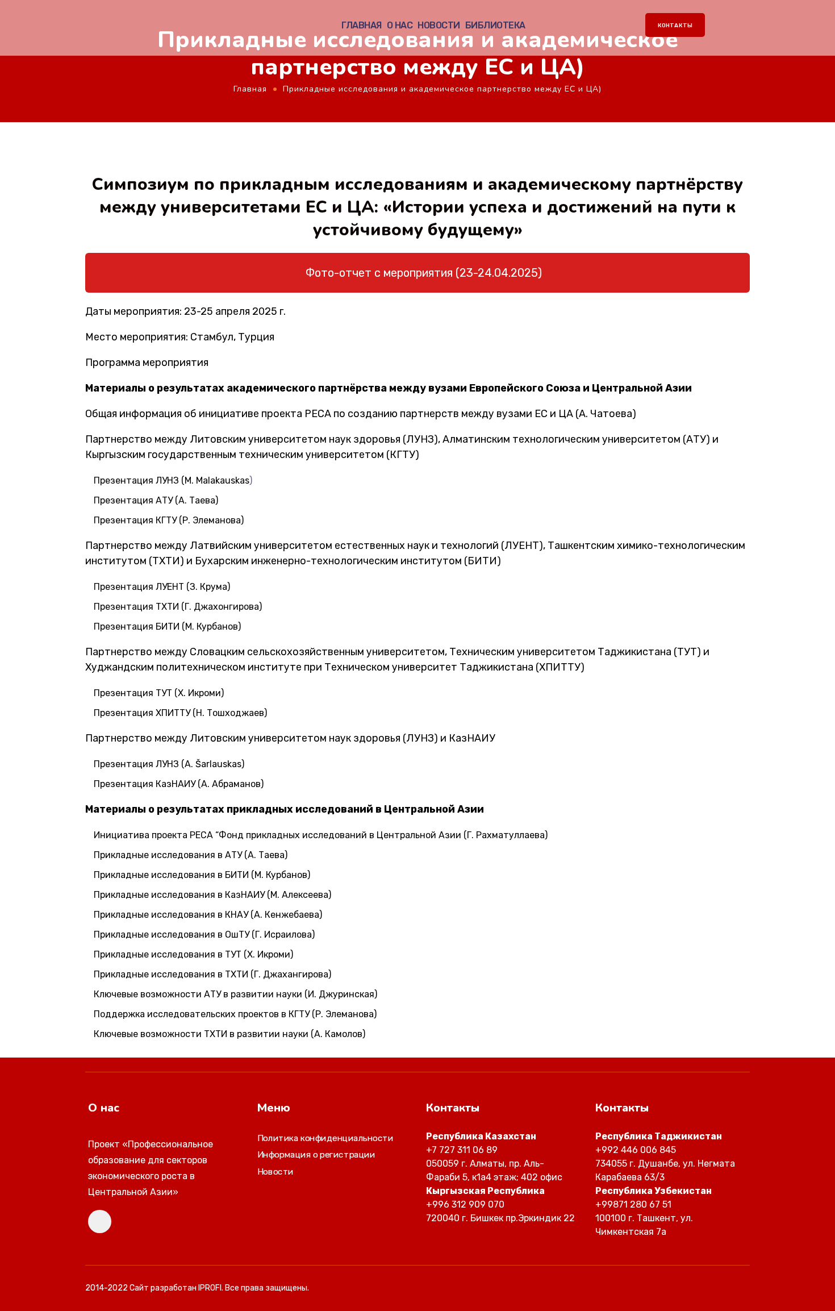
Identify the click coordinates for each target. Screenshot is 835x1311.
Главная (361, 25)
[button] (417, 273)
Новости (439, 25)
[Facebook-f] (99, 1221)
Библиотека (495, 25)
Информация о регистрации (316, 1155)
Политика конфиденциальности (325, 1138)
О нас (400, 25)
